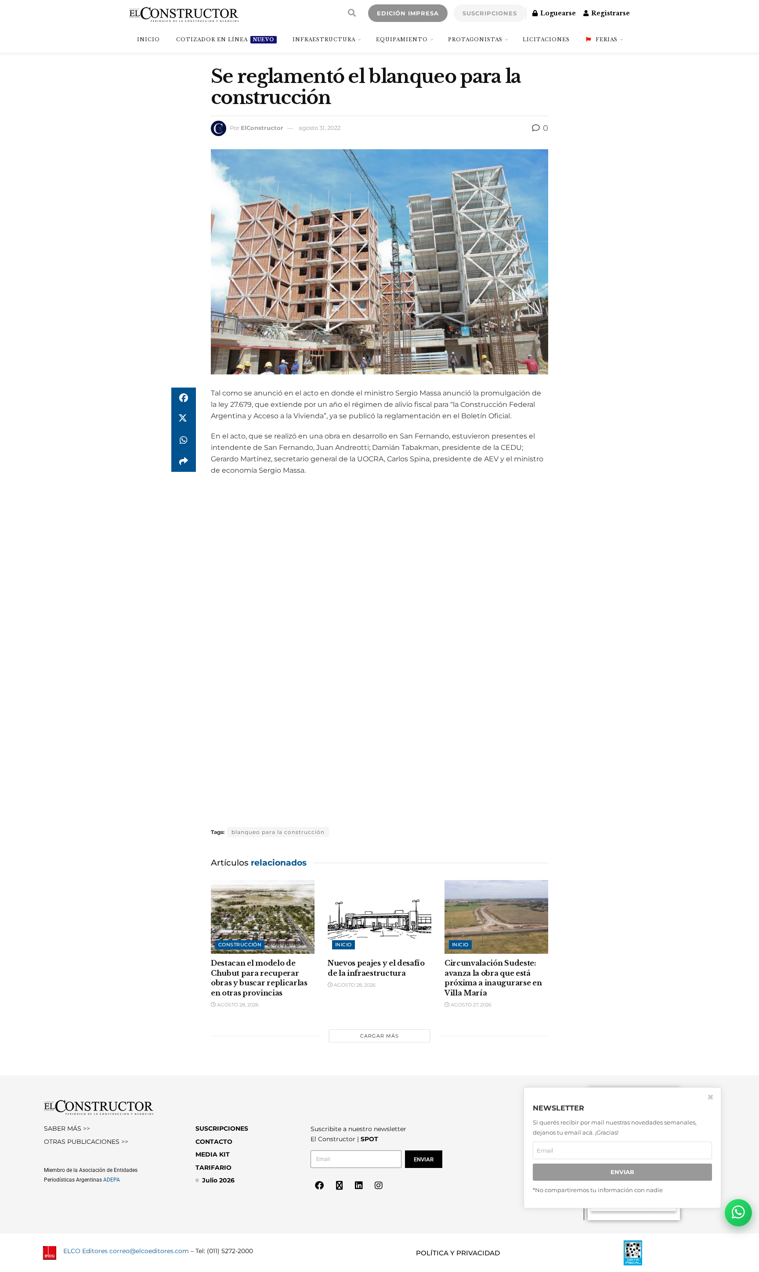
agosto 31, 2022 (319, 127)
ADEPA (111, 1180)
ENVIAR (622, 1171)
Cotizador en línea (225, 39)
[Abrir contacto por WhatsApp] (738, 1212)
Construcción (239, 944)
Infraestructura (324, 39)
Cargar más (379, 1036)
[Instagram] (378, 1185)
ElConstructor (262, 127)
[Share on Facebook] (183, 398)
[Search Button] (352, 13)
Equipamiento (402, 39)
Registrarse (609, 13)
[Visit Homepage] (184, 13)
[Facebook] (319, 1185)
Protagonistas (475, 39)
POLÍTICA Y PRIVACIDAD (458, 1253)
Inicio (343, 944)
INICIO (148, 39)
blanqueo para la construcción (278, 832)
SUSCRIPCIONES (490, 13)
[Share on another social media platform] (183, 461)
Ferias (607, 39)
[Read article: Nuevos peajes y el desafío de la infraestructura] (379, 917)
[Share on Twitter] (183, 419)
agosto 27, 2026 (470, 1005)
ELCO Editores (85, 1251)
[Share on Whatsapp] (183, 440)
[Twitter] (339, 1185)
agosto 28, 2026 (237, 1005)
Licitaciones (546, 39)
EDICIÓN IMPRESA (408, 13)
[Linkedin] (359, 1185)
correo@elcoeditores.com (149, 1251)
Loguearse (557, 13)
